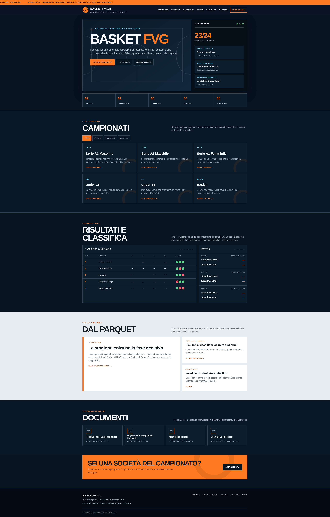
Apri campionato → (94, 167)
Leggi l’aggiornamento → (100, 366)
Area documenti (143, 62)
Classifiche (188, 10)
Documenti (211, 10)
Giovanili (124, 138)
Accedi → (189, 386)
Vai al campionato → (195, 358)
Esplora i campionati (102, 62)
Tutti (87, 138)
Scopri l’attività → (206, 198)
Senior (97, 138)
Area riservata (233, 467)
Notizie (200, 10)
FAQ (231, 495)
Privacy (245, 495)
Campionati (163, 10)
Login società (239, 10)
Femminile (110, 138)
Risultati (175, 10)
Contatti (223, 10)
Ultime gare (124, 62)
